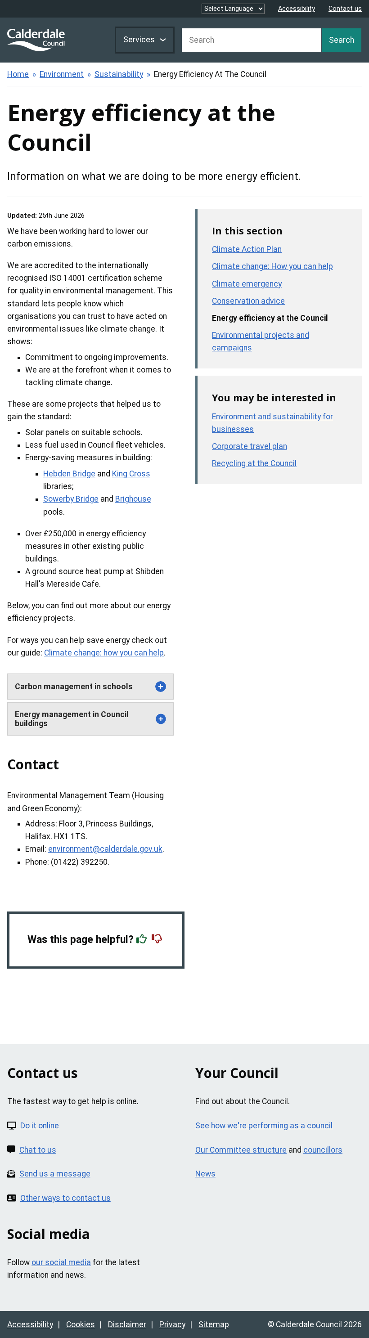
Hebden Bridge (69, 473)
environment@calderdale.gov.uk (105, 848)
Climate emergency (247, 283)
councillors (322, 1149)
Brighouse (133, 498)
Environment (62, 74)
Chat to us (37, 1149)
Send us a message (54, 1173)
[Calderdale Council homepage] (36, 40)
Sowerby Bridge (71, 498)
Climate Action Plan (247, 249)
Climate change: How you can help (272, 266)
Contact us (345, 9)
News (205, 1173)
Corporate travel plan (249, 446)
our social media (61, 1262)
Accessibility (296, 9)
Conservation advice (248, 300)
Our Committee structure (241, 1149)
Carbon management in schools (74, 686)
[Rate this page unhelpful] (158, 940)
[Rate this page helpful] (142, 940)
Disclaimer (127, 1324)
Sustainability (118, 74)
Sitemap (213, 1324)
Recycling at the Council (254, 463)
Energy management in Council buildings (72, 719)
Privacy (172, 1324)
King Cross (131, 473)
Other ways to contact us (65, 1198)
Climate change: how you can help (104, 652)
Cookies (80, 1324)
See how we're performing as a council (264, 1125)
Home (18, 74)
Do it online (39, 1125)
